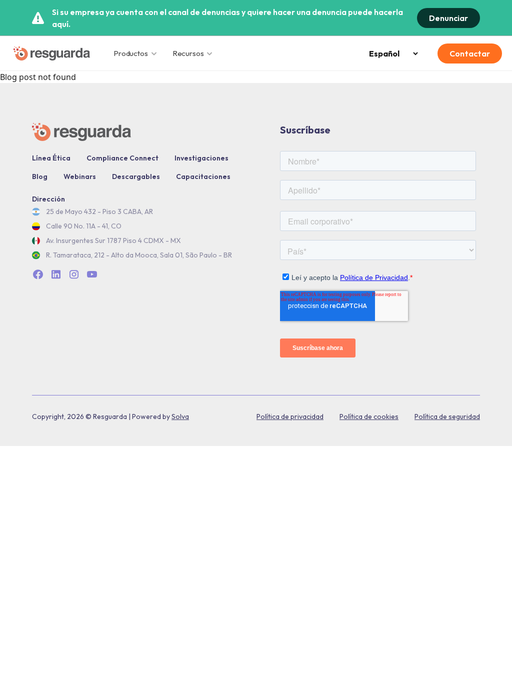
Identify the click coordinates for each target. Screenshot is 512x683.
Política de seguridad (447, 416)
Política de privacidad (290, 416)
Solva (180, 416)
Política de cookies (369, 416)
